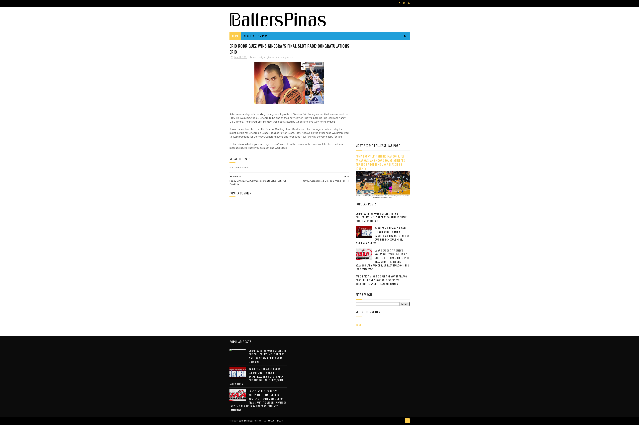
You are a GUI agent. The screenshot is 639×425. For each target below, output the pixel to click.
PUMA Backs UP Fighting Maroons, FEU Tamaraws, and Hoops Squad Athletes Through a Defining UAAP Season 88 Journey (380, 162)
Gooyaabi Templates (275, 421)
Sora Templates (245, 421)
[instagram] (404, 3)
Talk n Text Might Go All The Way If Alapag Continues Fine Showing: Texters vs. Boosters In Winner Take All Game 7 (381, 280)
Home (235, 36)
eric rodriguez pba (285, 57)
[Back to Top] (407, 420)
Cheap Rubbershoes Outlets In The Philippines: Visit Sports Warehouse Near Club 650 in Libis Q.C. (381, 217)
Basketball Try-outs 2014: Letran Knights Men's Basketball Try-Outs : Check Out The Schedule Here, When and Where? (382, 235)
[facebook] (399, 3)
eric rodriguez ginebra (263, 57)
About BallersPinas (255, 36)
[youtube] (409, 3)
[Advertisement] (384, 65)
